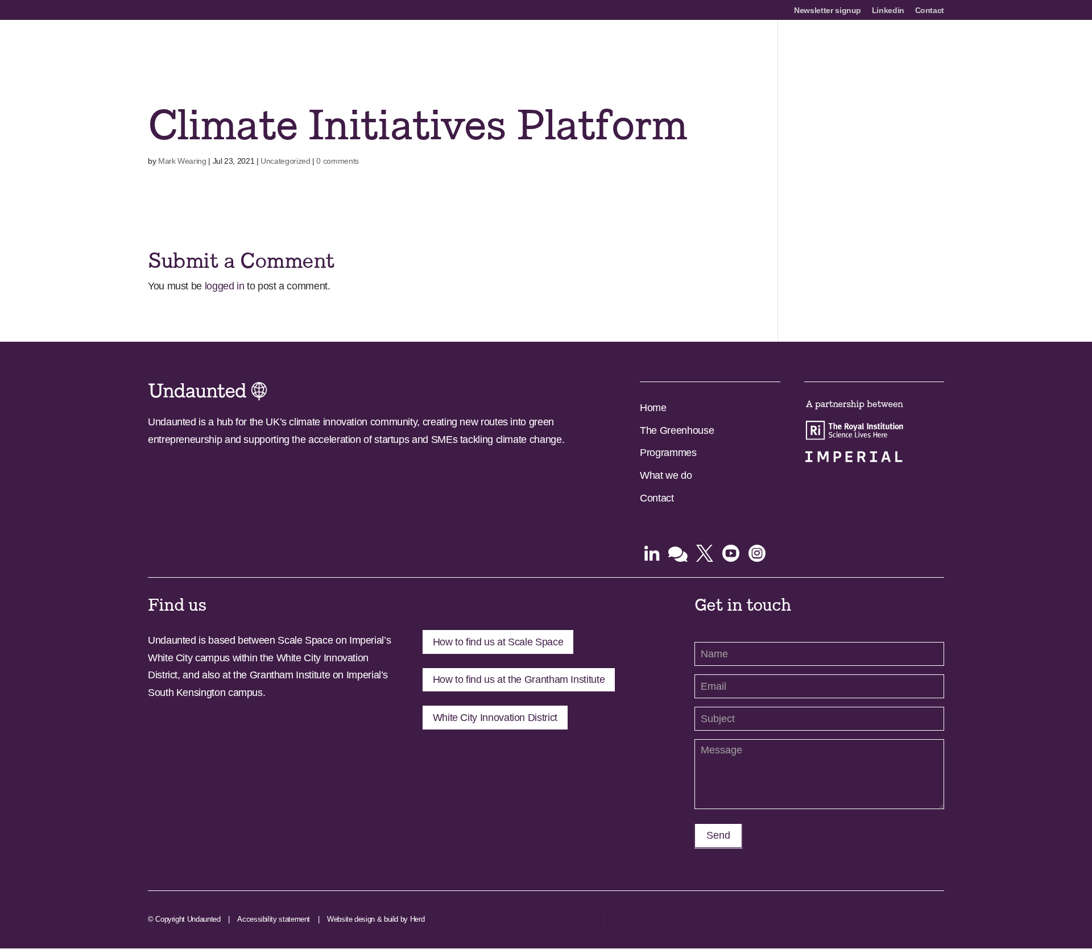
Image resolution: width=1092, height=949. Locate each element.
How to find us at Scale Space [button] (498, 642)
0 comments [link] (337, 160)
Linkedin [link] (888, 10)
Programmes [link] (712, 47)
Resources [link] (877, 47)
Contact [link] (929, 10)
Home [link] (653, 407)
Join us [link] (824, 47)
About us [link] (592, 47)
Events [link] (929, 47)
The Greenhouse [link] (677, 430)
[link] (232, 46)
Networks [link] (774, 47)
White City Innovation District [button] (495, 717)
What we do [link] (666, 475)
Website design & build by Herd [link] (375, 919)
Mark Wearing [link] (182, 160)
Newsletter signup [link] (827, 10)
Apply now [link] (648, 47)
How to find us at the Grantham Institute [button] (519, 679)
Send (718, 835)
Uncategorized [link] (285, 160)
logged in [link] (225, 286)
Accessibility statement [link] (273, 919)
